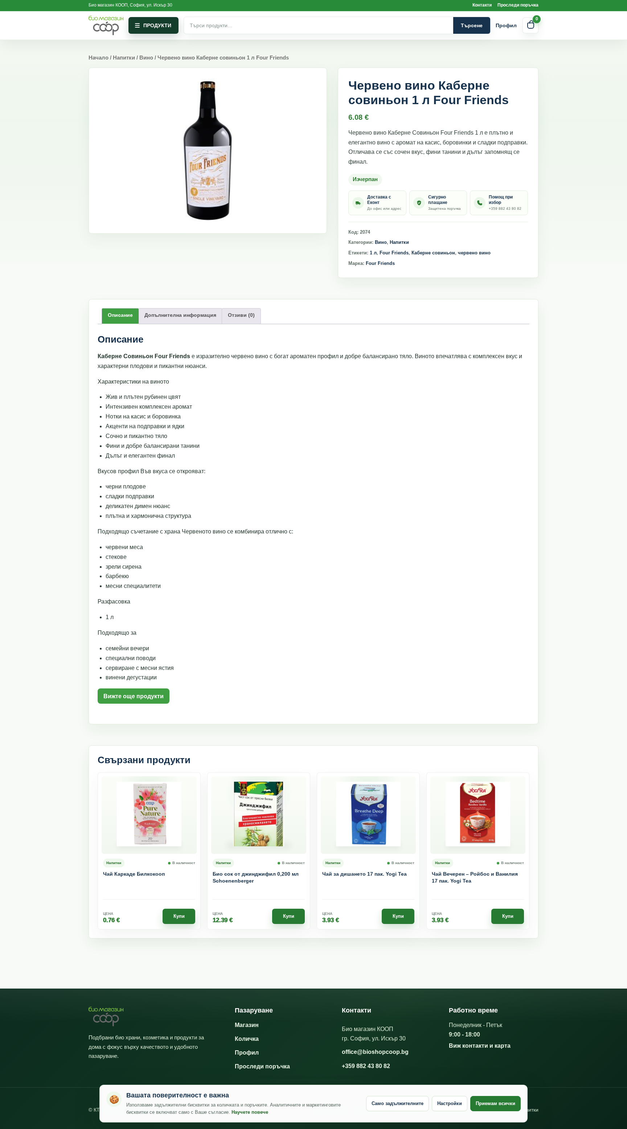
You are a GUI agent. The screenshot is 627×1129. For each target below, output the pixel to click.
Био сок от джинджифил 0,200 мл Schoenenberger (256, 877)
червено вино (474, 252)
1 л (373, 252)
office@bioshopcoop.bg (375, 1052)
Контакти (482, 5)
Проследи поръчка (517, 5)
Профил (506, 25)
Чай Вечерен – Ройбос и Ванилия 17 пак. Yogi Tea (475, 877)
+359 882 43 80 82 (366, 1066)
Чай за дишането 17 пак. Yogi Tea (364, 874)
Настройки (449, 1103)
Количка (247, 1039)
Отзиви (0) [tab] (241, 315)
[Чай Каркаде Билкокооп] (149, 815)
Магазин (247, 1025)
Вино (146, 58)
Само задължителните (397, 1103)
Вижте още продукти (133, 696)
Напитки (124, 58)
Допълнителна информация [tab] (180, 315)
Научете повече (249, 1112)
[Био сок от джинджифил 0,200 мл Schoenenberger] (258, 815)
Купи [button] (179, 916)
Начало (98, 58)
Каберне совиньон (433, 252)
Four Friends (394, 252)
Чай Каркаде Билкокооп (134, 874)
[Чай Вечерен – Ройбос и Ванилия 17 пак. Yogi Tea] (477, 815)
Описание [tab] (120, 315)
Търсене (472, 25)
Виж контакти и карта (480, 1046)
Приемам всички (495, 1103)
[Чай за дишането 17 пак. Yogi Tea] (368, 815)
